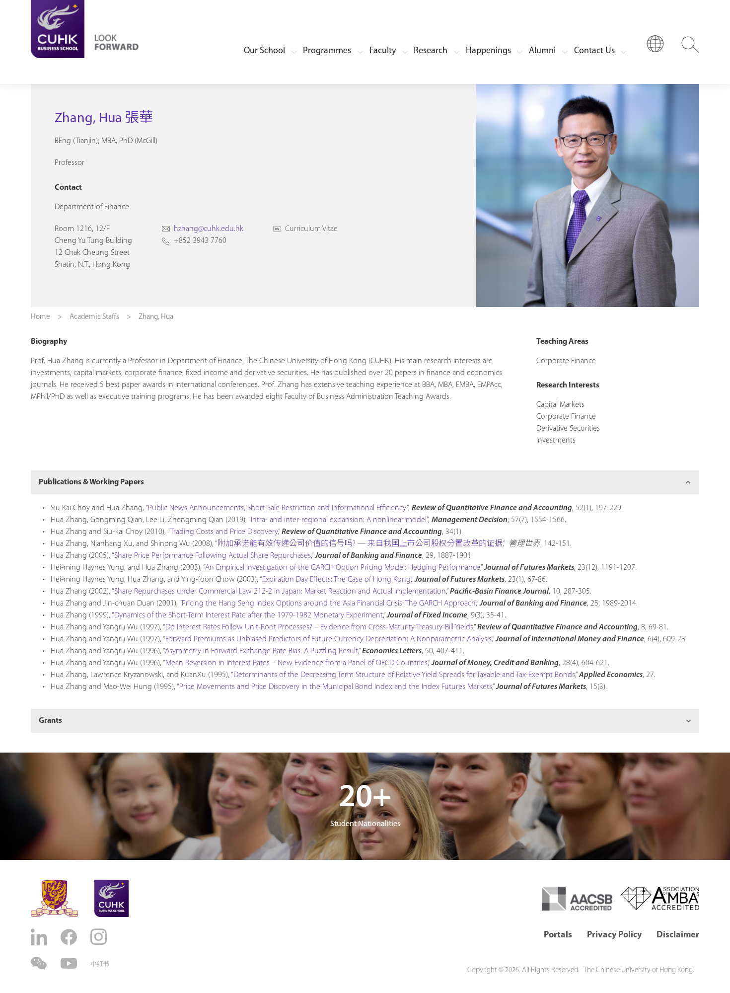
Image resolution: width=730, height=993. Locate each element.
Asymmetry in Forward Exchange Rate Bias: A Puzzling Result (261, 651)
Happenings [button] (488, 51)
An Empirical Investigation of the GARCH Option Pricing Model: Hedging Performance (342, 568)
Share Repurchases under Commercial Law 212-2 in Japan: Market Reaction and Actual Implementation (280, 592)
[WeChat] (40, 963)
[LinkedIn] (40, 937)
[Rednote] (99, 964)
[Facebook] (70, 937)
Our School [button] (264, 51)
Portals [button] (558, 935)
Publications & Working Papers (91, 482)
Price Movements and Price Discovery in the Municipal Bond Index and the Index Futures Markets (335, 687)
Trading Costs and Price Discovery (224, 532)
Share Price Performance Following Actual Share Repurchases (212, 556)
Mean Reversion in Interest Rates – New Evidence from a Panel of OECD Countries (296, 663)
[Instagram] (99, 936)
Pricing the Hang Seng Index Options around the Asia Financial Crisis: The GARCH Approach (329, 604)
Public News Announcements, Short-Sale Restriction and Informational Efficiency (277, 508)
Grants (50, 721)
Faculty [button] (382, 51)
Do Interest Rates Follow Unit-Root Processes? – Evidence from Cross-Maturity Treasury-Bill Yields (319, 627)
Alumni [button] (542, 51)
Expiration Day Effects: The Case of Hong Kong (336, 580)
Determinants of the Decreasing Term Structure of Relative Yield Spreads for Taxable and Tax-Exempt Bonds (404, 675)
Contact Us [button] (594, 51)
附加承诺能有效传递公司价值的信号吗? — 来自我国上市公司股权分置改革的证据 (360, 544)
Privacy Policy (614, 935)
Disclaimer (678, 935)
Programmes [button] (327, 51)
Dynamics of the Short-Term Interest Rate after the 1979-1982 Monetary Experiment (248, 615)
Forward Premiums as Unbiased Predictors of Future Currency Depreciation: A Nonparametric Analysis (328, 639)
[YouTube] (70, 963)
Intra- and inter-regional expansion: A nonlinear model (339, 520)
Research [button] (430, 51)
